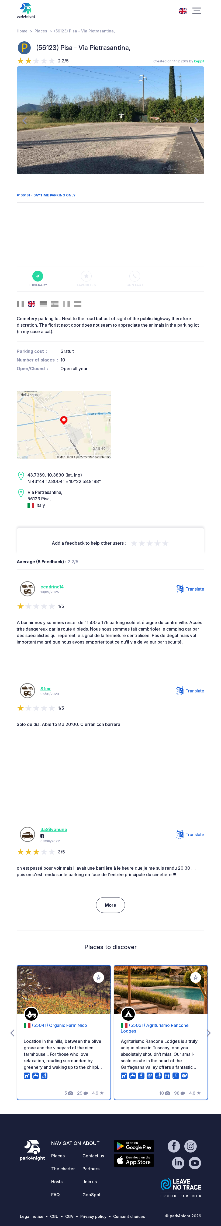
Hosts (57, 1181)
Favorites (86, 285)
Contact (134, 285)
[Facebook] (42, 836)
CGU (54, 1216)
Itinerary (38, 285)
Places (40, 31)
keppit (199, 61)
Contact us (93, 1155)
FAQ (55, 1194)
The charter (63, 1168)
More (110, 905)
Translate (194, 589)
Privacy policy (93, 1216)
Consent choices (129, 1216)
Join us (89, 1181)
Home (22, 31)
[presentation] (24, 120)
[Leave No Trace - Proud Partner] (181, 1187)
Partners (90, 1168)
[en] (182, 10)
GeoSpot (91, 1194)
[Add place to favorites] (98, 977)
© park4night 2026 (183, 1216)
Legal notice (31, 1216)
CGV (69, 1216)
